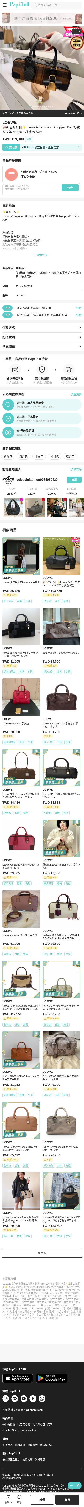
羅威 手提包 (55, 1302)
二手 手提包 (62, 1311)
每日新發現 (8, 1424)
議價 (42, 1499)
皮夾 (49, 1424)
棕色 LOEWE (65, 1296)
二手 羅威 (66, 1308)
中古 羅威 (37, 1311)
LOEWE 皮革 (71, 1299)
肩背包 (23, 456)
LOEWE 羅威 (55, 1299)
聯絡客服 (20, 1445)
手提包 (39, 456)
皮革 (37, 1296)
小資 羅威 (12, 1311)
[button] (12, 492)
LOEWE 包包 (27, 1302)
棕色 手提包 (28, 1299)
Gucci (15, 1430)
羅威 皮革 (42, 1302)
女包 (18, 286)
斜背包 (28, 286)
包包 (53, 1296)
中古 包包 (42, 1318)
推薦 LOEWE (52, 1308)
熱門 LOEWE (20, 1308)
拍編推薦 (27, 1459)
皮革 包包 (17, 1305)
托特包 (55, 456)
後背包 (70, 456)
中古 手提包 (42, 1314)
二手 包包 (71, 1314)
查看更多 (42, 254)
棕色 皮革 (14, 1299)
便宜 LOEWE (61, 1305)
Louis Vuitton (28, 1430)
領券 (70, 187)
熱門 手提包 (28, 1314)
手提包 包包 (30, 1305)
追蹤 (74, 479)
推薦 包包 (54, 1318)
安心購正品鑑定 (11, 1459)
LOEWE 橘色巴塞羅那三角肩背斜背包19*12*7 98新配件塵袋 (34, 1283)
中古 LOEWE (36, 1308)
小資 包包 (17, 1318)
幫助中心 (7, 1445)
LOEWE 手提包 (10, 1302)
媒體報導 (40, 1459)
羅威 (23, 1296)
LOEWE (20, 295)
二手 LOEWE (45, 1305)
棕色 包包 (41, 1299)
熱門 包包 (30, 1318)
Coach (6, 1430)
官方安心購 (23, 1424)
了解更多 (76, 394)
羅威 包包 (69, 1302)
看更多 (42, 1253)
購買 (67, 1499)
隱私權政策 (46, 1445)
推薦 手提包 (57, 1314)
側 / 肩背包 (38, 1424)
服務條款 (32, 1445)
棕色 (30, 1296)
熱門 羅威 (24, 1311)
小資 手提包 (13, 1314)
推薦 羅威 (49, 1311)
